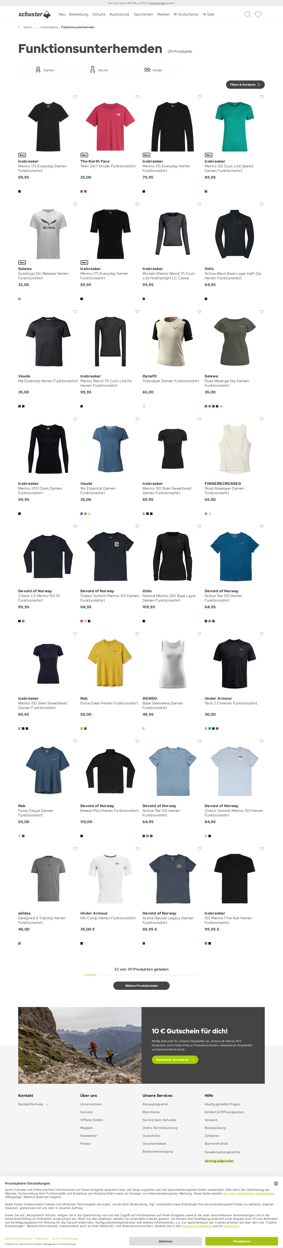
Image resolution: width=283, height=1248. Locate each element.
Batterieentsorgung (158, 1151)
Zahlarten (212, 1136)
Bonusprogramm (155, 1104)
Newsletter (88, 1136)
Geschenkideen (155, 1143)
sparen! (169, 3)
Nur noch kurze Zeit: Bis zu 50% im (129, 3)
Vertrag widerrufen (219, 1161)
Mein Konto (151, 1112)
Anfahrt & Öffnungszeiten (224, 1112)
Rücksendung (215, 1128)
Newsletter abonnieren (172, 1060)
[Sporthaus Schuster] (34, 14)
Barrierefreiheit (216, 1143)
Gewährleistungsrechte (222, 1152)
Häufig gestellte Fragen (222, 1104)
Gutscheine (151, 1136)
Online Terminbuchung (160, 1128)
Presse (85, 1143)
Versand (211, 1120)
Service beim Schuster (160, 1120)
